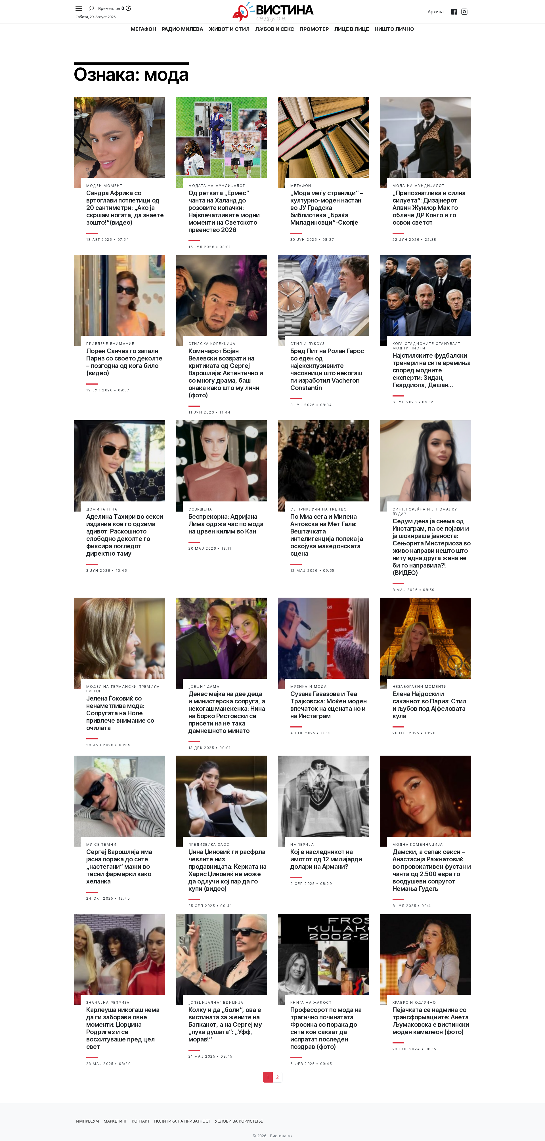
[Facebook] (454, 11)
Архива (436, 12)
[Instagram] (464, 11)
